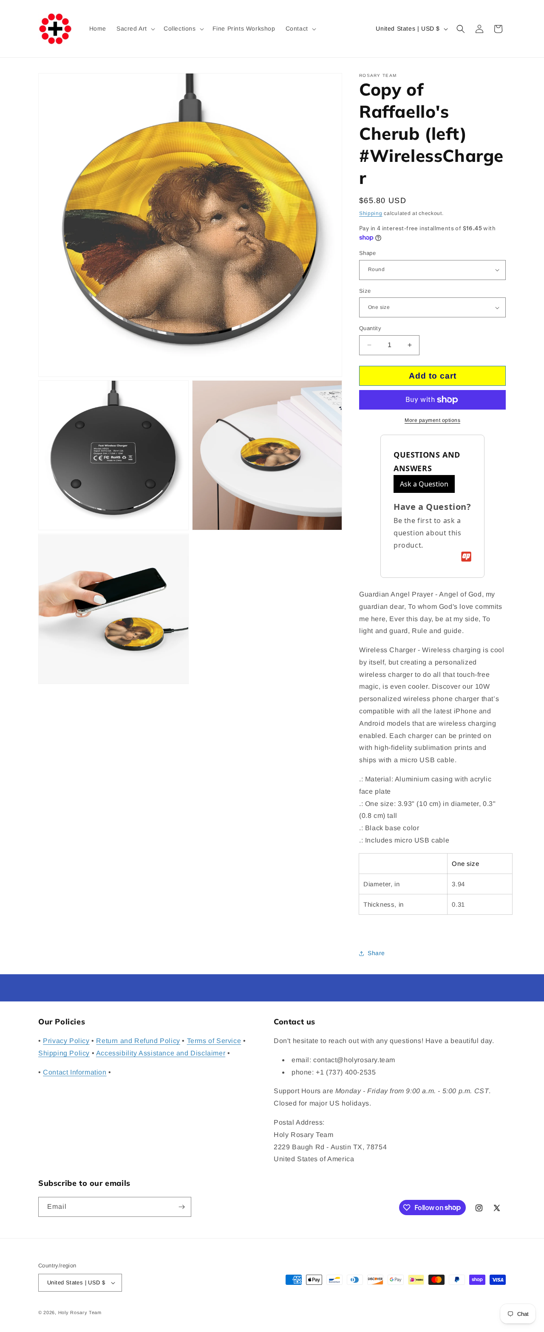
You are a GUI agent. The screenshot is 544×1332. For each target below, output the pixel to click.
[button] (135, 28)
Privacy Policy (66, 1040)
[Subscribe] (181, 1207)
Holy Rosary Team (80, 1312)
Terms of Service (214, 1040)
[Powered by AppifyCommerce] (466, 556)
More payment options (432, 420)
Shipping (370, 213)
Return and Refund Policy (138, 1040)
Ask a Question (424, 484)
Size (365, 291)
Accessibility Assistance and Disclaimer (160, 1053)
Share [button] (376, 953)
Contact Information (74, 1072)
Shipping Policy (64, 1053)
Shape (367, 253)
